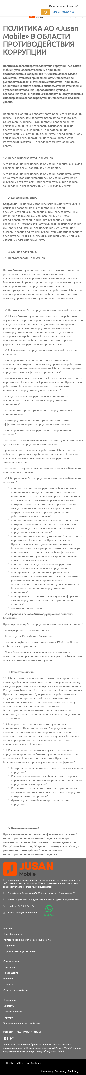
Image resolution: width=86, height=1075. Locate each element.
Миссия (7, 928)
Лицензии (9, 945)
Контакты (8, 1005)
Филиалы (8, 978)
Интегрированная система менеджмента (27, 939)
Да (45, 12)
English (72, 1071)
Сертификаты (11, 961)
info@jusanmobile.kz (54, 1051)
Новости (8, 984)
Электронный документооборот (21, 1023)
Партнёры (9, 966)
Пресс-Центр (10, 972)
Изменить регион (64, 11)
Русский (59, 1071)
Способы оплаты (12, 933)
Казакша (46, 1071)
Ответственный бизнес (16, 990)
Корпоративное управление (19, 951)
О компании (10, 999)
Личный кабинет (12, 1011)
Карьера (8, 1017)
